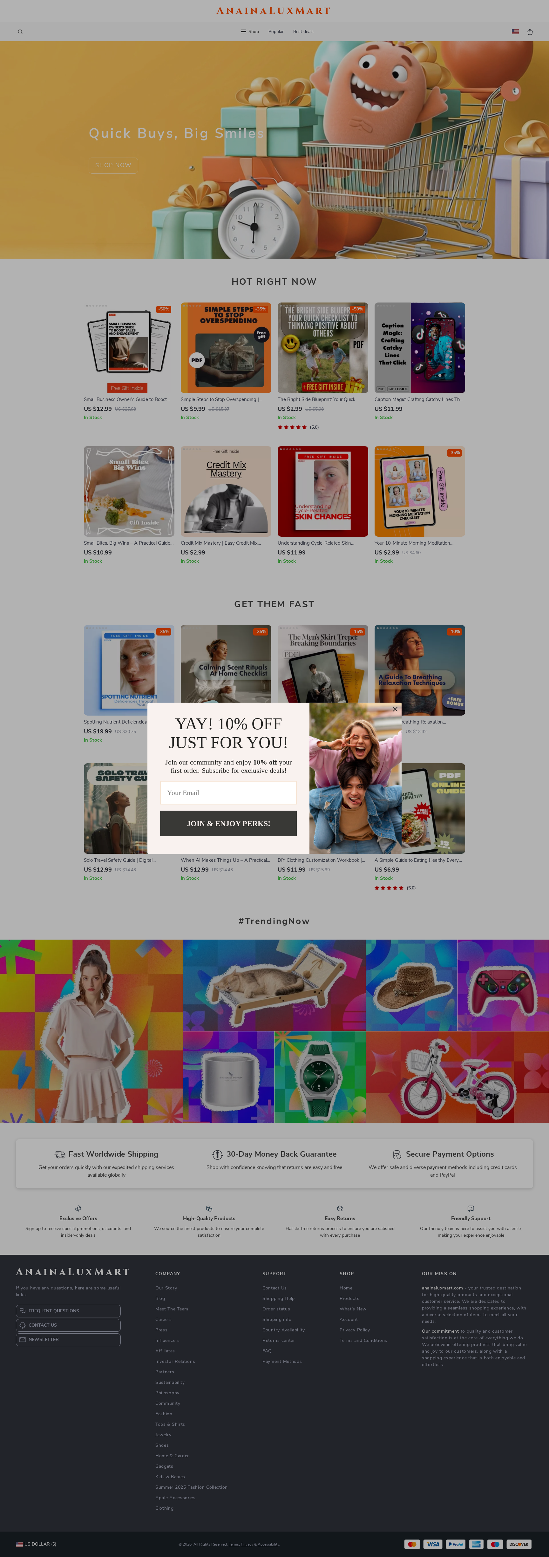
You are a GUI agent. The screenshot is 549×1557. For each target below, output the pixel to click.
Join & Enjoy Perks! (228, 823)
